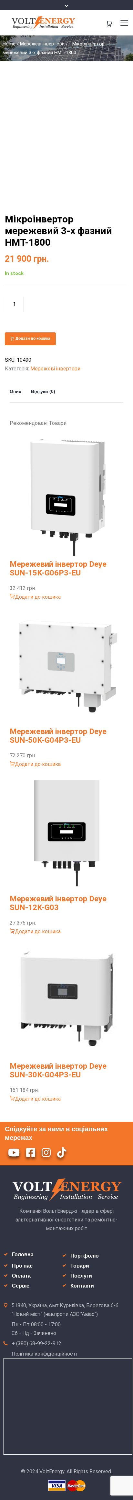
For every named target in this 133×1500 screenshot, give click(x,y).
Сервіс (20, 1286)
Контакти (82, 1286)
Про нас (22, 1266)
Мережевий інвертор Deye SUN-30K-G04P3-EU (58, 1070)
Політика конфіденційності (44, 1354)
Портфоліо (84, 1256)
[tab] (18, 391)
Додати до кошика (32, 338)
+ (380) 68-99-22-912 (36, 1343)
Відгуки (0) (43, 391)
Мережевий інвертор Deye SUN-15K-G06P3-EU (58, 568)
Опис (15, 391)
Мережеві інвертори (42, 44)
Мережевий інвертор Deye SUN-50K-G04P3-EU (58, 736)
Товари (79, 1266)
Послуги (81, 1276)
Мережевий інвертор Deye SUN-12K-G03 (58, 903)
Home (9, 44)
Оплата (21, 1276)
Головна (23, 1254)
